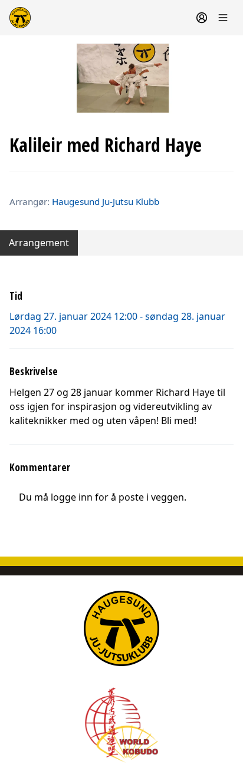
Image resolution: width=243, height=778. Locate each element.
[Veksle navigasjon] (223, 17)
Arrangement (39, 242)
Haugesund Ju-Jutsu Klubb (105, 201)
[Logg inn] (201, 17)
